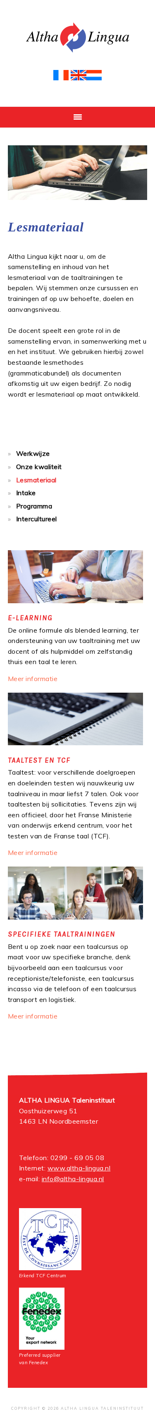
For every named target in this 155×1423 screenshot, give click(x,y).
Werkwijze (33, 453)
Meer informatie (33, 678)
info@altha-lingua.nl (73, 1179)
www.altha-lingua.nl (79, 1168)
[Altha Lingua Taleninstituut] (77, 54)
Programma (34, 506)
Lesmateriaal (36, 480)
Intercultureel (36, 519)
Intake (26, 493)
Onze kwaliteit (39, 466)
